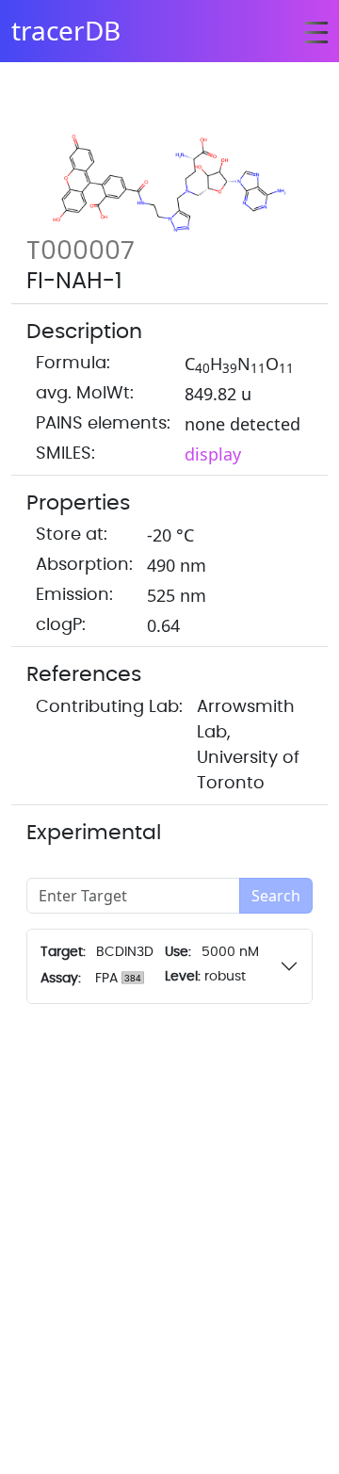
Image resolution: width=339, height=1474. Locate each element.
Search (275, 895)
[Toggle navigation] (316, 31)
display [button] (213, 454)
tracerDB (66, 30)
